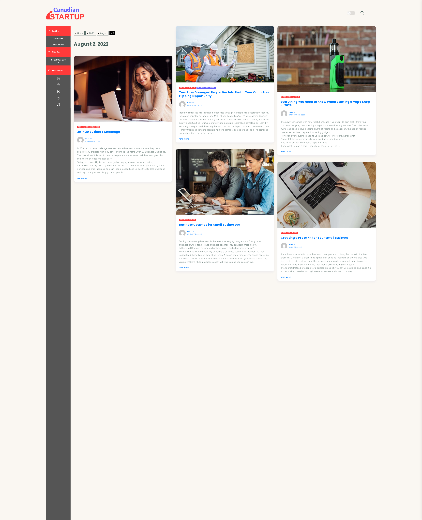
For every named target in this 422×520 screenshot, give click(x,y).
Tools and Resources (88, 127)
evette (190, 103)
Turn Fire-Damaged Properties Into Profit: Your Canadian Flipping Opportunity (224, 94)
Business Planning (206, 88)
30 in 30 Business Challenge (98, 132)
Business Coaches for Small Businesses (209, 224)
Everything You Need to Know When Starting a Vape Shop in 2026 (325, 103)
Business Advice (188, 88)
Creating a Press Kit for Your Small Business (314, 238)
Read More (184, 139)
